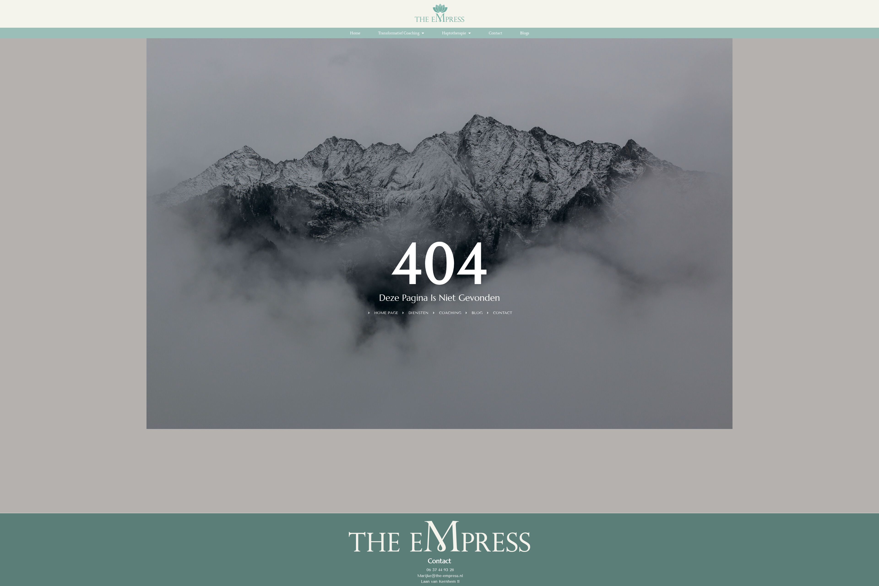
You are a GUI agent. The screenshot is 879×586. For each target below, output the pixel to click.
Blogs (524, 33)
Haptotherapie (454, 33)
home (355, 33)
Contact (495, 33)
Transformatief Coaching (398, 33)
